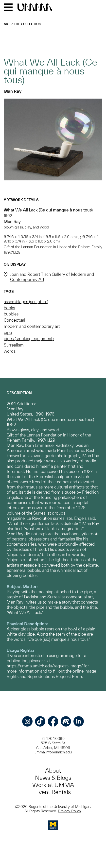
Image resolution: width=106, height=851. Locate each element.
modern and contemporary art (32, 326)
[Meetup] (66, 721)
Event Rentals (53, 792)
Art (7, 24)
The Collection (27, 24)
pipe (8, 332)
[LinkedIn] (78, 721)
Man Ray (12, 91)
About (53, 770)
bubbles (11, 314)
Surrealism (14, 345)
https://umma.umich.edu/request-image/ (45, 665)
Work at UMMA (53, 785)
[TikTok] (40, 721)
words (10, 351)
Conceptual (14, 320)
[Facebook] (53, 721)
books (9, 307)
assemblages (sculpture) (26, 301)
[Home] (35, 7)
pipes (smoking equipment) (29, 338)
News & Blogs (53, 777)
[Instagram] (27, 721)
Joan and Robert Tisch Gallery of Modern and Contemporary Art (52, 277)
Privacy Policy (69, 811)
